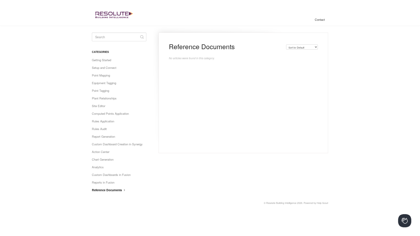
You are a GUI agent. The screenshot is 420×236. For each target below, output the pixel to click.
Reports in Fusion (103, 182)
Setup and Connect (104, 68)
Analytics (98, 167)
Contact (320, 19)
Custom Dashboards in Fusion (111, 175)
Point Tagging (100, 90)
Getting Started (101, 60)
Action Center (100, 152)
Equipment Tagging (104, 83)
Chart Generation (103, 159)
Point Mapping (101, 75)
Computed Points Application (110, 113)
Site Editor (98, 106)
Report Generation (103, 136)
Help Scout (322, 203)
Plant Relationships (104, 98)
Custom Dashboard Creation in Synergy (117, 144)
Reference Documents (107, 190)
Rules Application (103, 121)
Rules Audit (99, 129)
